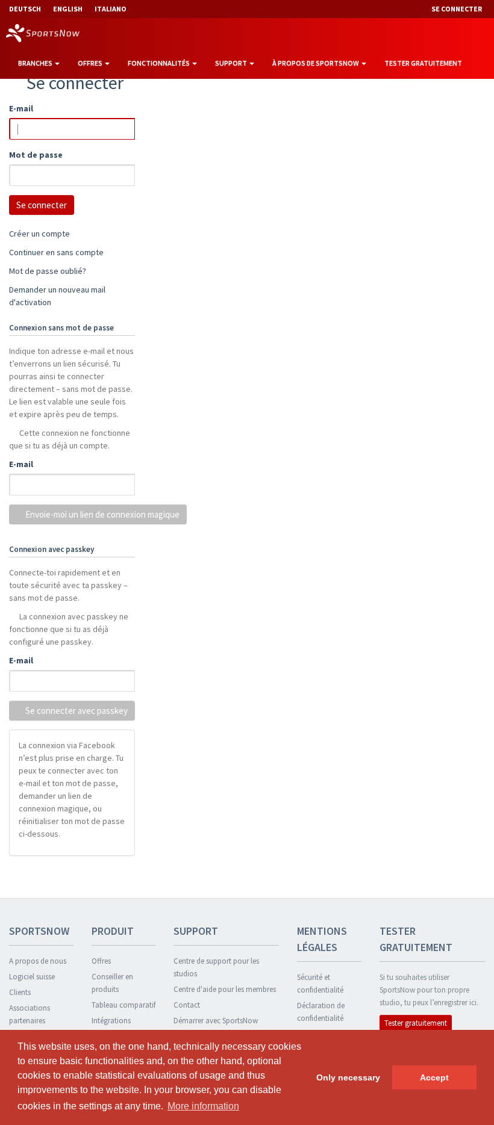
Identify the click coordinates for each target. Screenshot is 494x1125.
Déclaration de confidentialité (321, 1011)
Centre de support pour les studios (216, 967)
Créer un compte (39, 233)
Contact (187, 1005)
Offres (91, 62)
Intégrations (111, 1020)
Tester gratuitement (423, 62)
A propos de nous (37, 961)
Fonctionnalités (159, 62)
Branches (36, 62)
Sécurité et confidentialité (320, 983)
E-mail (21, 108)
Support (231, 62)
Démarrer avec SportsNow (216, 1020)
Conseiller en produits (112, 983)
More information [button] (203, 1106)
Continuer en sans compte (56, 252)
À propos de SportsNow (316, 62)
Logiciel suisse (32, 977)
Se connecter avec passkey (75, 710)
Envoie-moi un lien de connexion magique (101, 514)
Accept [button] (434, 1077)
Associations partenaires (29, 1014)
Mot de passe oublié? (47, 270)
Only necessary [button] (348, 1077)
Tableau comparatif (123, 1005)
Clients (20, 992)
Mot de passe (36, 154)
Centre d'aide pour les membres (225, 989)
